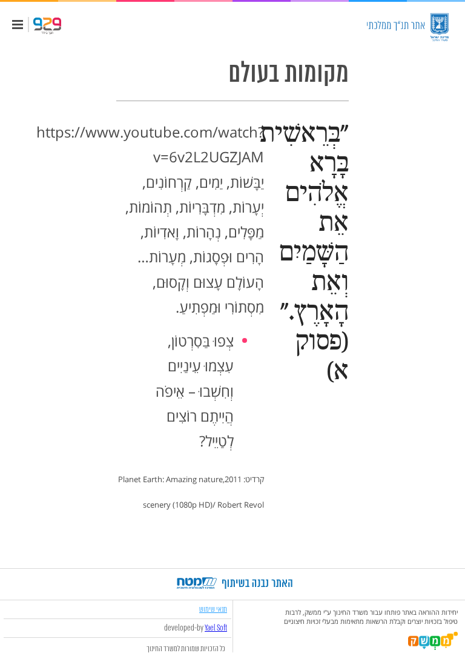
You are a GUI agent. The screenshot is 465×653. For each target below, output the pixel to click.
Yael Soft (216, 628)
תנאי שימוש (213, 609)
